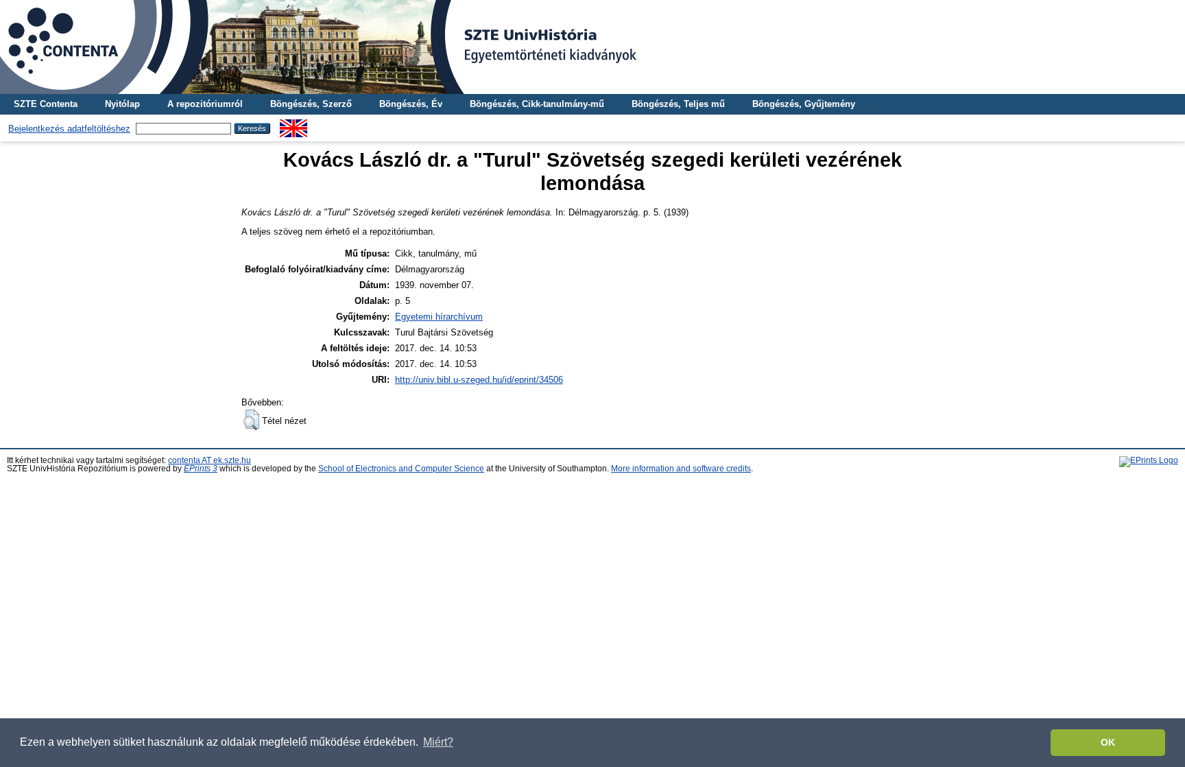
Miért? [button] (438, 742)
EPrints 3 (200, 468)
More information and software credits (681, 468)
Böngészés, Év (410, 104)
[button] (251, 420)
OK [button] (1108, 742)
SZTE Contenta (45, 104)
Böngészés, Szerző (311, 104)
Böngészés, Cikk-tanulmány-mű (537, 104)
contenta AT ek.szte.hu (209, 460)
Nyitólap (122, 104)
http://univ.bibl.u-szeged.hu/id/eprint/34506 (479, 380)
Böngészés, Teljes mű (678, 104)
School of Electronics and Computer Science (401, 468)
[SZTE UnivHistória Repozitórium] (592, 47)
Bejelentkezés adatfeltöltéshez (69, 128)
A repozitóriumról (205, 104)
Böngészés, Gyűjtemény (803, 104)
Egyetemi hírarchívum (439, 316)
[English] (293, 124)
